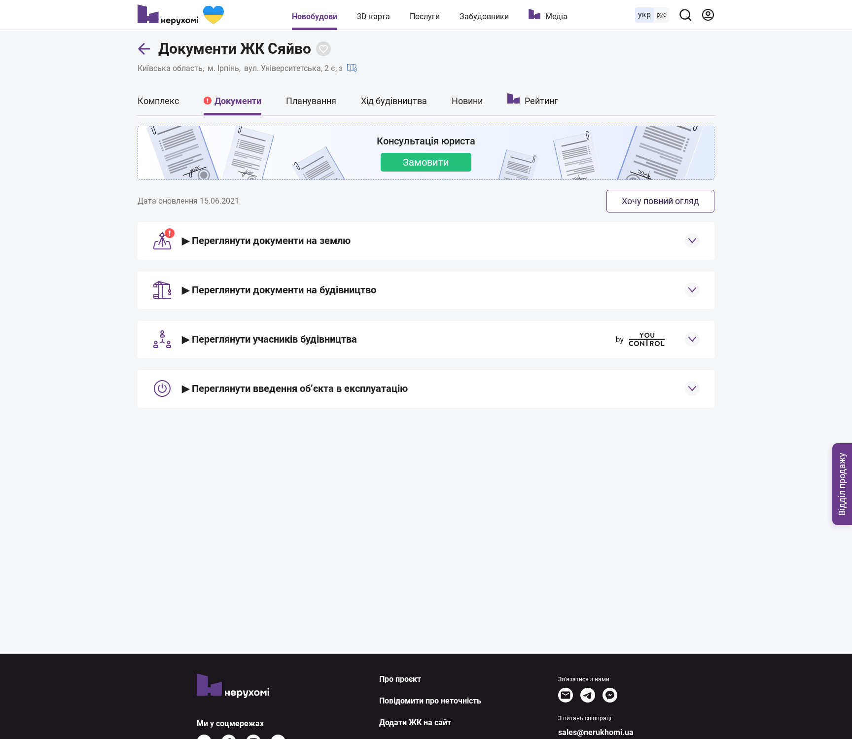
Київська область (170, 68)
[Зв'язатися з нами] (565, 695)
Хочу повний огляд (660, 201)
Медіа (556, 16)
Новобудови (314, 16)
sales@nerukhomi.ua (596, 732)
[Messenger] (610, 695)
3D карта (373, 16)
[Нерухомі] (181, 14)
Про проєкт (400, 679)
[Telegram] (587, 695)
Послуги (425, 16)
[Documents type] (692, 240)
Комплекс (158, 101)
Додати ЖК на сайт (415, 722)
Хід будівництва (394, 101)
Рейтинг (541, 101)
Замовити (426, 162)
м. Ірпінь (223, 68)
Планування (311, 101)
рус (661, 14)
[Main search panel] (685, 14)
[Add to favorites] (323, 48)
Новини (467, 101)
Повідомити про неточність (430, 700)
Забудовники (484, 16)
